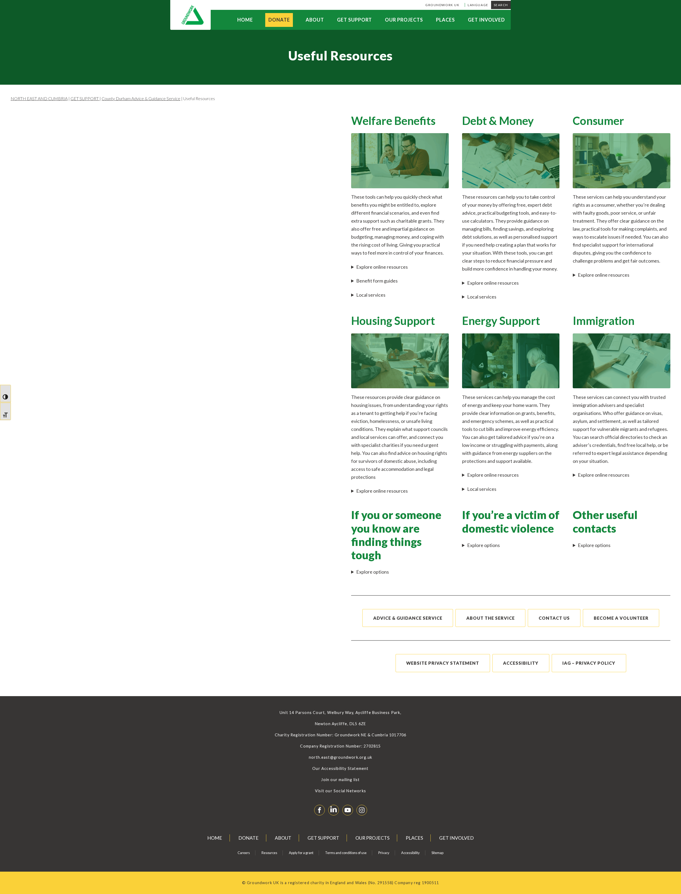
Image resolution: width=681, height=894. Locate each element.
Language (478, 5)
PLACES (445, 20)
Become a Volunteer (621, 618)
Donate (279, 20)
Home (245, 20)
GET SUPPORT (84, 98)
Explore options (372, 572)
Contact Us (554, 618)
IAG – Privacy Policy (588, 663)
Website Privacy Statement (442, 663)
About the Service (490, 618)
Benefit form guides (377, 281)
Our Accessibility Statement (340, 768)
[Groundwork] (190, 15)
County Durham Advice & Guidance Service (141, 98)
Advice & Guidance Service (407, 618)
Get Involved (486, 20)
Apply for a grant (301, 853)
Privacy (383, 853)
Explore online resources (382, 267)
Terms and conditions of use (346, 853)
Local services (370, 295)
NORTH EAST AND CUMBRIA (39, 98)
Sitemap (437, 853)
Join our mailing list (340, 779)
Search (501, 5)
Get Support (354, 20)
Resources (269, 853)
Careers (244, 853)
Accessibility (520, 663)
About (315, 20)
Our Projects (404, 20)
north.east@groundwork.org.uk (340, 757)
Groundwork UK (442, 5)
